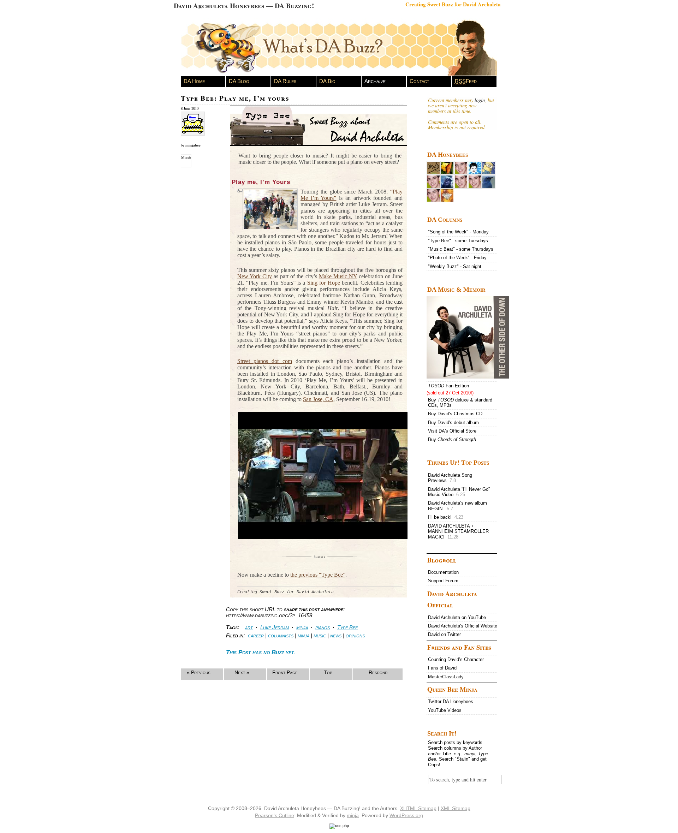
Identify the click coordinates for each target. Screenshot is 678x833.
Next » (241, 672)
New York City (254, 276)
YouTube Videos (445, 710)
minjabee (193, 145)
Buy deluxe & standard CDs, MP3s (460, 402)
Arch (374, 81)
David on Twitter (444, 634)
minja (302, 627)
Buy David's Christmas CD (455, 413)
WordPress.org (406, 815)
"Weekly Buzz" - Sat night (454, 266)
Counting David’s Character (456, 659)
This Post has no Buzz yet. (261, 652)
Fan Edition (448, 385)
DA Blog (239, 81)
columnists (280, 635)
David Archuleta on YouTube (457, 617)
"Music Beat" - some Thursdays (460, 249)
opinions (355, 635)
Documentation (443, 572)
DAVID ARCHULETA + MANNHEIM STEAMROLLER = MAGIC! (460, 531)
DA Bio (327, 81)
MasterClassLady (446, 676)
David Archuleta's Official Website (462, 626)
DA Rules (285, 81)
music (320, 635)
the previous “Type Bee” (317, 575)
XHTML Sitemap (418, 808)
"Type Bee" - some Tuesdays (458, 240)
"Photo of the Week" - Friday (457, 257)
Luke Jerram (274, 627)
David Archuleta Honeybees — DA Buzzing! (244, 5)
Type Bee (347, 627)
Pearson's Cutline (274, 815)
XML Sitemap (455, 808)
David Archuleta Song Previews (450, 477)
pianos (322, 627)
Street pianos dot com (264, 361)
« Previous (198, 672)
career (256, 635)
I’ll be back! (445, 517)
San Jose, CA (318, 399)
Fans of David (442, 668)
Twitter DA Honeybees (450, 701)
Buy (452, 439)
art (249, 627)
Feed (466, 81)
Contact (419, 81)
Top (328, 672)
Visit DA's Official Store (452, 431)
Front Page (285, 672)
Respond (378, 672)
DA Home (194, 81)
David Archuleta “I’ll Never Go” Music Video (459, 492)
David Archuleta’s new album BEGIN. (457, 505)
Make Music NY (338, 276)
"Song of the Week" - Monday (458, 231)
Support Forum (443, 580)
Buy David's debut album (453, 422)
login (480, 100)
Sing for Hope (323, 283)
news (335, 635)
